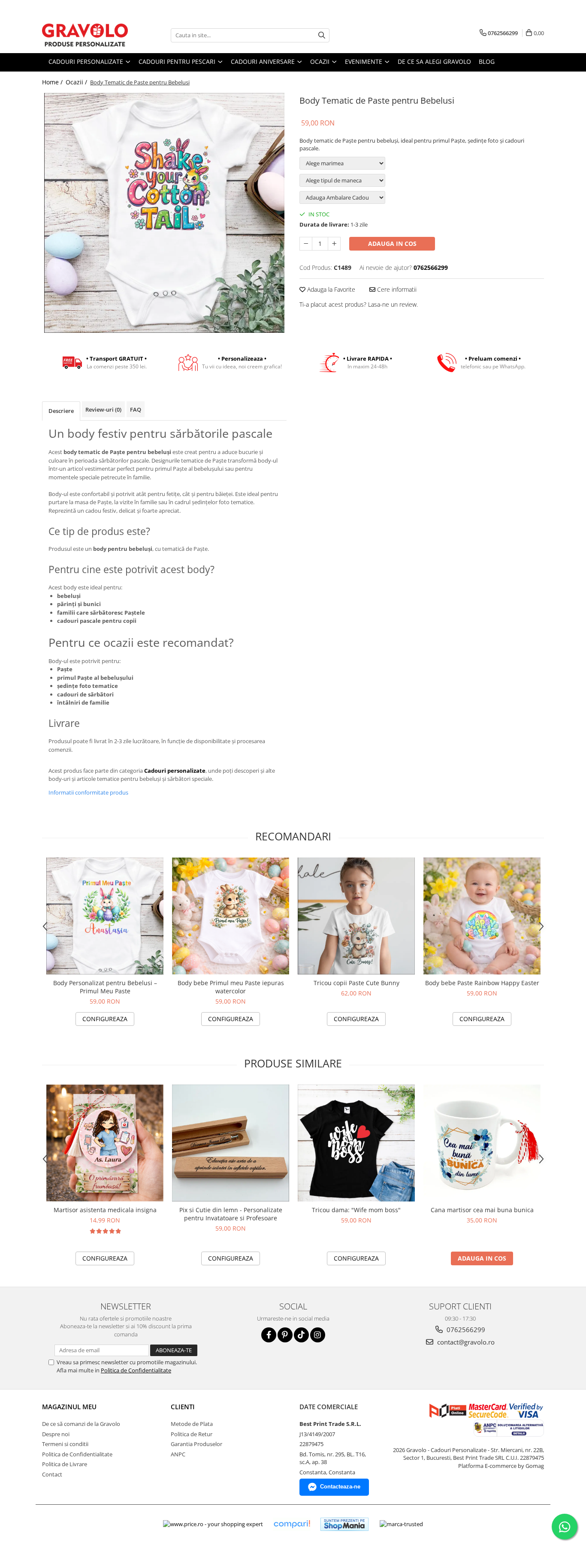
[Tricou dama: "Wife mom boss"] (356, 1143)
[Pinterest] (285, 1334)
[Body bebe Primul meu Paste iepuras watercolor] (230, 916)
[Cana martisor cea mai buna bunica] (482, 1143)
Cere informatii (396, 289)
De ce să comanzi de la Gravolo (81, 1424)
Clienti (183, 1406)
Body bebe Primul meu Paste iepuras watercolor (231, 987)
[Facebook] (268, 1334)
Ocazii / (77, 82)
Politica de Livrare (64, 1464)
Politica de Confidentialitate (136, 1370)
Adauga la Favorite (330, 289)
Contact (52, 1474)
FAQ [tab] (135, 409)
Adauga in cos (392, 243)
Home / (53, 82)
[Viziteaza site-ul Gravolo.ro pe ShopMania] (344, 1524)
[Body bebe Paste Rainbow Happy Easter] (482, 916)
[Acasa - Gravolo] (85, 35)
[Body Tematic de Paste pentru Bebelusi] (164, 213)
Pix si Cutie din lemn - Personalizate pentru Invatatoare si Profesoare (230, 1214)
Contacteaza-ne (340, 1486)
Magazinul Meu (69, 1406)
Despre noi (55, 1434)
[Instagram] (317, 1334)
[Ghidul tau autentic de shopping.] (292, 1524)
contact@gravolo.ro (465, 1342)
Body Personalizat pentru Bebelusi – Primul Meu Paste (105, 987)
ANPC (178, 1454)
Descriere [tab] (61, 411)
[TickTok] (301, 1334)
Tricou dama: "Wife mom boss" (356, 1210)
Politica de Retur (191, 1434)
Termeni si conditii (65, 1444)
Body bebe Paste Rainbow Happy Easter (482, 983)
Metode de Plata (192, 1424)
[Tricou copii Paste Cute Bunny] (356, 916)
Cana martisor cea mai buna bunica (482, 1210)
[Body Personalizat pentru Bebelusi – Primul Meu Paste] (104, 916)
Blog (487, 61)
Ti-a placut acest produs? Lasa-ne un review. (358, 304)
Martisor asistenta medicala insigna (105, 1210)
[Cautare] (321, 35)
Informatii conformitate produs (88, 792)
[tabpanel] (164, 213)
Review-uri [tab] (103, 409)
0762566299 (465, 1329)
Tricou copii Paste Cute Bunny (356, 983)
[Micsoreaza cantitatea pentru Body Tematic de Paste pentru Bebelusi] (305, 244)
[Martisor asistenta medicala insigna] (104, 1143)
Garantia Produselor (196, 1444)
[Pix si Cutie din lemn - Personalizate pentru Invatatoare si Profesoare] (230, 1143)
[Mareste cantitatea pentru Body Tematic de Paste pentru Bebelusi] (334, 244)
